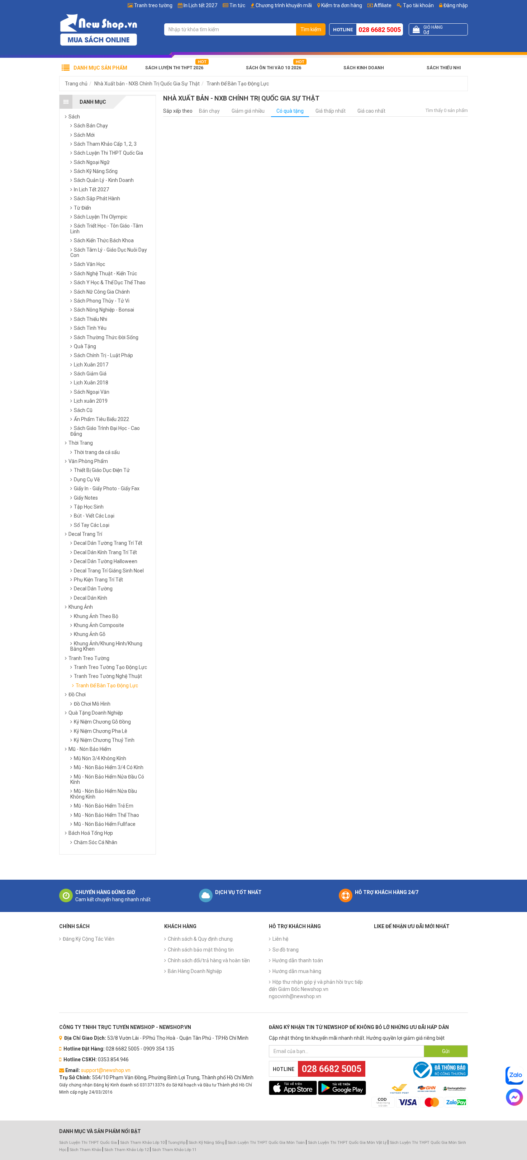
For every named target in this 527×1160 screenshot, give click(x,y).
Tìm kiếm (310, 29)
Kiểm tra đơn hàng (341, 5)
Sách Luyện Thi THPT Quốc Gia (88, 1142)
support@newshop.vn (105, 1070)
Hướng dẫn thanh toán (297, 960)
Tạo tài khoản (418, 5)
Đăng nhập (455, 5)
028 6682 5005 (380, 29)
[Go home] (98, 29)
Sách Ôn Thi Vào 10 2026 (273, 67)
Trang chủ (76, 83)
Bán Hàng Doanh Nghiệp (195, 971)
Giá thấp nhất (330, 111)
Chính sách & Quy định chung (200, 939)
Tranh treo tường (153, 5)
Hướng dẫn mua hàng (296, 971)
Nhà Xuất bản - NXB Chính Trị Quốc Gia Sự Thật (147, 83)
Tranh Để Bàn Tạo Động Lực (237, 83)
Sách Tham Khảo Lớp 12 (127, 1149)
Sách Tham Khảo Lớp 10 (142, 1142)
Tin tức (237, 5)
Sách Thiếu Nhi (444, 67)
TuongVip (176, 1142)
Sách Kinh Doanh (363, 67)
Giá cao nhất (371, 111)
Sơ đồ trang (285, 950)
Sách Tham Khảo (85, 1149)
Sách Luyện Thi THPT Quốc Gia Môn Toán (266, 1142)
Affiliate (382, 5)
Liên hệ (280, 939)
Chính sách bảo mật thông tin (201, 950)
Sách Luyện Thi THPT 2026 (174, 67)
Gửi (446, 1051)
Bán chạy (209, 111)
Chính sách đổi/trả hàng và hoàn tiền (209, 960)
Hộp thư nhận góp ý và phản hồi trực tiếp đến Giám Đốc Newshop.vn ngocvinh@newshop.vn (316, 989)
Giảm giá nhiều (248, 111)
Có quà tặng (290, 111)
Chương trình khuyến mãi (284, 5)
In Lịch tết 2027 (200, 5)
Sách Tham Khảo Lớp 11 (174, 1149)
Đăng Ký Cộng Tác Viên (88, 939)
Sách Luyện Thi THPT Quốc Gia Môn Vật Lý (347, 1142)
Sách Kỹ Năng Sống (206, 1142)
